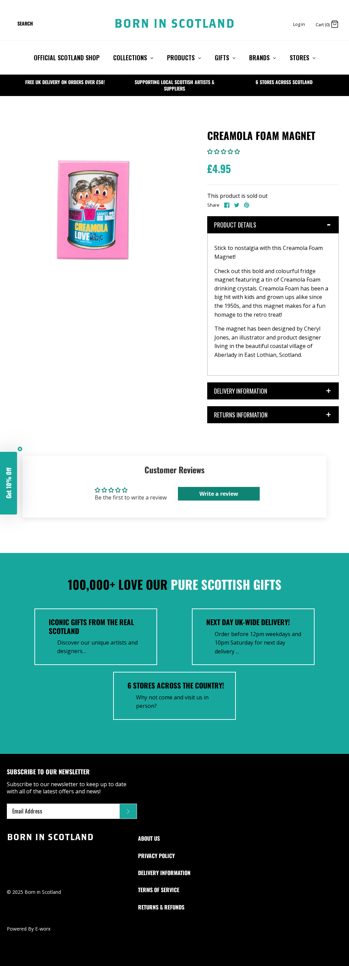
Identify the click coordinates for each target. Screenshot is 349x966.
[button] (223, 151)
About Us (149, 838)
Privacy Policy (156, 856)
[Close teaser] (19, 449)
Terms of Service (158, 890)
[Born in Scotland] (174, 23)
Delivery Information (164, 873)
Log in (299, 24)
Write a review (218, 493)
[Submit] (128, 811)
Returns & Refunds (161, 907)
